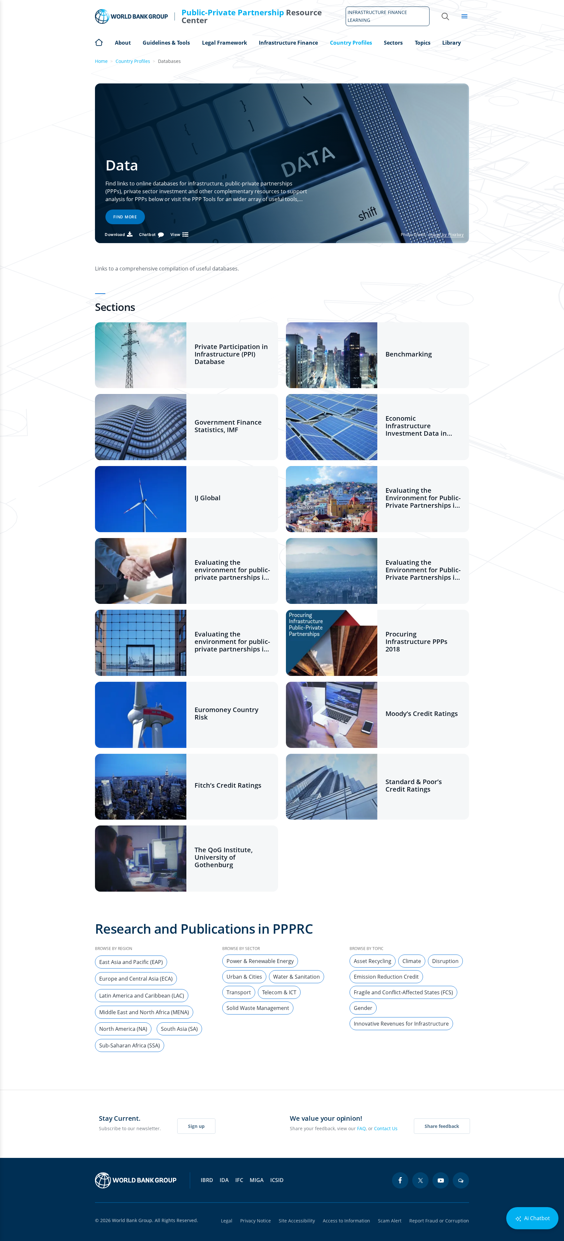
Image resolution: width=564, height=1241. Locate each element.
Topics (423, 43)
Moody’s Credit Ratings (421, 713)
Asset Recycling (372, 961)
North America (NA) (123, 1028)
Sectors (393, 43)
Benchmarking (408, 354)
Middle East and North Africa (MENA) (144, 1012)
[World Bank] (136, 1180)
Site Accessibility (297, 1221)
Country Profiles (351, 43)
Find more (125, 217)
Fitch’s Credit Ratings (228, 785)
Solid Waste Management (258, 1008)
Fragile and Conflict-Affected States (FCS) (403, 992)
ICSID (277, 1180)
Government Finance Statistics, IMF (228, 425)
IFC (239, 1180)
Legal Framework (224, 43)
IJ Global (208, 498)
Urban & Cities (244, 976)
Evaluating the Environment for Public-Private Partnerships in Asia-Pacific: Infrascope (423, 570)
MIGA (257, 1180)
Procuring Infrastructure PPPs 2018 (416, 641)
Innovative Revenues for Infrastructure (401, 1023)
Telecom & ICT (279, 992)
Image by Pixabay (446, 234)
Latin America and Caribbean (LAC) (141, 995)
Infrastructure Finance (288, 43)
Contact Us (386, 1128)
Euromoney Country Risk (226, 713)
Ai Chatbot (536, 1218)
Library (451, 43)
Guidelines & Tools (166, 43)
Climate (411, 961)
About (123, 43)
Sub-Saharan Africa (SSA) (129, 1045)
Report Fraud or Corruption (439, 1221)
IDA (224, 1180)
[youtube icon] (440, 1180)
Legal (226, 1221)
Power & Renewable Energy (260, 961)
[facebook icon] (400, 1180)
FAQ (361, 1128)
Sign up (196, 1126)
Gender (363, 1008)
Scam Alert (389, 1221)
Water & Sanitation (296, 976)
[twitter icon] (420, 1180)
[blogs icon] (461, 1180)
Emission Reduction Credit (386, 976)
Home (99, 41)
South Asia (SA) (179, 1028)
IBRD (207, 1180)
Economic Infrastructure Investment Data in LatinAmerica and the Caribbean (419, 426)
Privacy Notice (255, 1221)
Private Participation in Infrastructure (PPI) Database (231, 354)
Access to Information (346, 1221)
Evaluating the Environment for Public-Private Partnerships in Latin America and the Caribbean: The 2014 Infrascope (423, 498)
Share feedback (442, 1126)
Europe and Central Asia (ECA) (136, 978)
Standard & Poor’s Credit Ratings (413, 785)
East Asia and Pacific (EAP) (131, 962)
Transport (239, 992)
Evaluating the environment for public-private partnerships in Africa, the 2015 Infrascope (232, 570)
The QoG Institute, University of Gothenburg (224, 857)
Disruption (445, 961)
